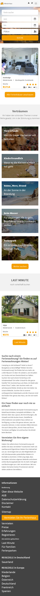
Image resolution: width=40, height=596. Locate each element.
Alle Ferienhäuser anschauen (20, 94)
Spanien (6, 591)
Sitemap (6, 511)
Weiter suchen (20, 266)
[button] (28, 3)
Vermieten (7, 523)
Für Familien (8, 546)
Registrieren (8, 535)
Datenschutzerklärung (14, 499)
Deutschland (9, 583)
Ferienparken (9, 550)
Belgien (6, 576)
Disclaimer (7, 503)
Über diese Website (12, 491)
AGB (4, 495)
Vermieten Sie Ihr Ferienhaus (20, 517)
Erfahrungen (8, 531)
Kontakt (6, 506)
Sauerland (7, 562)
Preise (5, 527)
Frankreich (7, 587)
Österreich (7, 579)
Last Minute (20, 342)
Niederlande (8, 572)
